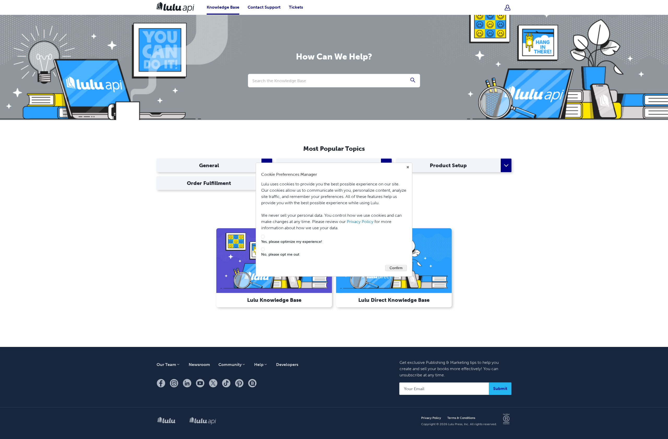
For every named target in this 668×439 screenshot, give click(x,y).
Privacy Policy (431, 418)
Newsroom (199, 364)
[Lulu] (166, 421)
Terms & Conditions (461, 418)
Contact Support (264, 7)
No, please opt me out (280, 254)
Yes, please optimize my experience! (291, 242)
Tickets (296, 7)
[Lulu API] (203, 421)
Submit (500, 388)
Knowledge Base (223, 7)
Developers (287, 364)
